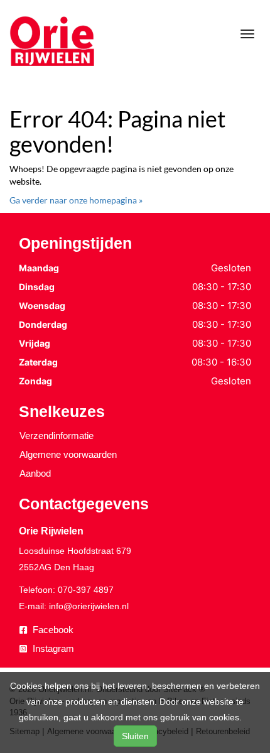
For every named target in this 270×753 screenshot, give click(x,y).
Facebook (51, 629)
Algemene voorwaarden (68, 454)
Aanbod (35, 473)
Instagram (52, 648)
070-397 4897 (86, 590)
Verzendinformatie (56, 435)
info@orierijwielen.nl (89, 606)
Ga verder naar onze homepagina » (76, 200)
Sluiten (135, 736)
